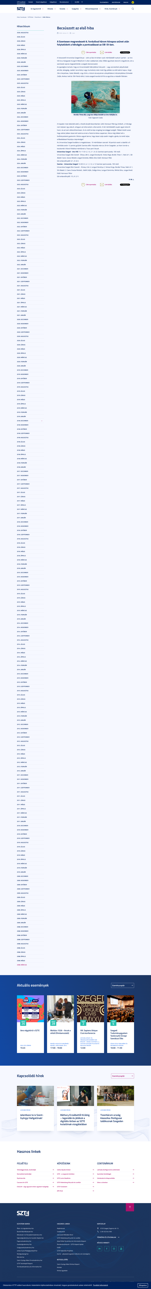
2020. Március (22, 357)
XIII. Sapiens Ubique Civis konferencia (88, 1031)
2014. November (22, 627)
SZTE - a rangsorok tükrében (65, 1174)
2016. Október (22, 530)
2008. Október (22, 935)
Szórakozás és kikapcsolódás (106, 1178)
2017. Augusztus (22, 488)
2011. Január (21, 821)
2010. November (22, 830)
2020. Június (21, 345)
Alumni (77, 2)
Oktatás (50, 9)
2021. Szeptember (23, 281)
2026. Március (22, 54)
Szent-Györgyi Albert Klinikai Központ (68, 1264)
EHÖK (59, 1247)
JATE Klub (60, 1191)
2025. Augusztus (22, 83)
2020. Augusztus (22, 336)
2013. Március (22, 712)
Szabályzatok (61, 1232)
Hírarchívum (38, 17)
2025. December (22, 66)
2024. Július (21, 138)
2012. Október (22, 733)
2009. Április (21, 910)
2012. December (22, 724)
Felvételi (30, 2)
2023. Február (22, 210)
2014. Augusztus (22, 640)
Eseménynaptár (118, 985)
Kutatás (62, 9)
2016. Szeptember (23, 534)
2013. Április (21, 707)
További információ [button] (100, 1285)
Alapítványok (61, 1228)
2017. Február (22, 513)
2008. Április (21, 956)
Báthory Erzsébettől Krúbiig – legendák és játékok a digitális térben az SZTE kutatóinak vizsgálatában (75, 1119)
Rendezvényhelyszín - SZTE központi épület (70, 1244)
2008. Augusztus (22, 944)
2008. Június (21, 952)
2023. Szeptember (23, 180)
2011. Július (21, 796)
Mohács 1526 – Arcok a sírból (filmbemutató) (60, 1031)
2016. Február (22, 564)
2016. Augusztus (22, 539)
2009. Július (21, 897)
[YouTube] (121, 1248)
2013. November (22, 678)
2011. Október (22, 783)
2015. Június (21, 598)
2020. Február (22, 362)
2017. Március (22, 509)
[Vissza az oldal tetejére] (130, 1207)
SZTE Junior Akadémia (63, 1178)
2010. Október (22, 834)
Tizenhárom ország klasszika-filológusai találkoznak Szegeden (111, 1118)
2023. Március (22, 205)
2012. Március (22, 762)
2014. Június (21, 648)
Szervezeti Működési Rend (65, 1235)
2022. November (22, 222)
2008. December (22, 927)
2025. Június (21, 92)
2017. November (22, 475)
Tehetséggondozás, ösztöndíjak (26, 1170)
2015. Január (21, 619)
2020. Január (21, 366)
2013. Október (22, 682)
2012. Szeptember (23, 737)
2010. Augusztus (22, 842)
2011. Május (21, 804)
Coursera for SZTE (22, 1182)
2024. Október (22, 125)
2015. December (22, 572)
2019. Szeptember (23, 383)
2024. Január (21, 163)
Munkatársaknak (64, 2)
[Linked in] (99, 1248)
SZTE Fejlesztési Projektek (65, 1251)
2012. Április (21, 758)
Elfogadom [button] (143, 1285)
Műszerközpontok (91, 9)
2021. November (22, 273)
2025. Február (22, 108)
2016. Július (21, 543)
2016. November (22, 526)
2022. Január (21, 265)
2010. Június (21, 851)
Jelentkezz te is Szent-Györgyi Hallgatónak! (31, 1116)
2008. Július (21, 948)
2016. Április (21, 556)
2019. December (22, 370)
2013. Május (21, 703)
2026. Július (21, 37)
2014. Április (21, 657)
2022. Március (22, 256)
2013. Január (21, 720)
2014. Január (21, 669)
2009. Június (21, 901)
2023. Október (22, 176)
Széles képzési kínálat (63, 1170)
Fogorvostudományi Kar (24, 1241)
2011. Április (21, 809)
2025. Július (21, 87)
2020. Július (21, 340)
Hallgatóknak (53, 2)
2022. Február (22, 260)
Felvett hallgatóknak (41, 2)
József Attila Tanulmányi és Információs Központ (71, 1241)
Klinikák (59, 1267)
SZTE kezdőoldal (21, 2)
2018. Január (21, 467)
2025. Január (21, 113)
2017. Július (21, 492)
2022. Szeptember (23, 231)
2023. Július (21, 189)
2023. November (22, 172)
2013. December (22, 674)
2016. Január (21, 568)
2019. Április (21, 404)
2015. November (22, 577)
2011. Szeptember (23, 788)
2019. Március (22, 408)
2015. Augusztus (22, 589)
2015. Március (22, 610)
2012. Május (21, 754)
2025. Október (22, 75)
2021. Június (21, 294)
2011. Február (22, 817)
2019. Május (21, 400)
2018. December (22, 421)
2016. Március (22, 560)
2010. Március (22, 864)
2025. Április (21, 100)
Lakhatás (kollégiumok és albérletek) (108, 1170)
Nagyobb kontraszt (133, 2)
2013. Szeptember (23, 686)
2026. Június (21, 41)
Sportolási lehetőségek (104, 1174)
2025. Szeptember (23, 79)
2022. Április (21, 252)
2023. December (22, 168)
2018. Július (21, 442)
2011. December (22, 775)
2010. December (22, 826)
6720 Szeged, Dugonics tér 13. (109, 1228)
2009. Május (21, 906)
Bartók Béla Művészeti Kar (25, 1232)
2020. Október (22, 328)
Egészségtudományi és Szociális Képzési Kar (30, 1238)
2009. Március (22, 914)
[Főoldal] (21, 8)
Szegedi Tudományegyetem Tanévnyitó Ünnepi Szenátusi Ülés (118, 1034)
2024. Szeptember (23, 130)
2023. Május (21, 197)
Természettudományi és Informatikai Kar (29, 1267)
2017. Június (21, 497)
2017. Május (21, 501)
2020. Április (21, 353)
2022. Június (21, 243)
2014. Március (22, 661)
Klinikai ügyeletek (62, 1271)
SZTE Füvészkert (62, 1187)
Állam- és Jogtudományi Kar (25, 1228)
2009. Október (22, 885)
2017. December (22, 471)
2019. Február (22, 412)
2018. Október (22, 429)
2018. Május (21, 450)
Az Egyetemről (36, 9)
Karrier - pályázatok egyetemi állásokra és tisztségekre (73, 1254)
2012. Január (21, 771)
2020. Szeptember (23, 332)
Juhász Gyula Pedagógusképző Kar (27, 1251)
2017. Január (21, 518)
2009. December (22, 876)
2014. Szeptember (23, 636)
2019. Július (21, 391)
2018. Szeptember (23, 433)
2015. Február (22, 615)
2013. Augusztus (22, 691)
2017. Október (22, 480)
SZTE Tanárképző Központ (25, 1263)
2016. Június (21, 547)
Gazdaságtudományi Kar (24, 1244)
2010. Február (22, 868)
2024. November (22, 121)
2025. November (22, 71)
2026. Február (22, 58)
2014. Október (22, 632)
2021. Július (21, 290)
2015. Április (21, 606)
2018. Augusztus (22, 437)
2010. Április (21, 859)
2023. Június (21, 193)
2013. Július (21, 695)
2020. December (22, 319)
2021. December (22, 269)
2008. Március (46, 17)
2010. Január (21, 872)
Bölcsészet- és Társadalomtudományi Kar (29, 1235)
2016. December (22, 522)
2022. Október (22, 227)
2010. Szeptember (23, 838)
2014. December (22, 623)
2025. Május (21, 96)
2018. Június (21, 446)
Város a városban (102, 1182)
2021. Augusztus (22, 286)
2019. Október (22, 378)
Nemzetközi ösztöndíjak (24, 1174)
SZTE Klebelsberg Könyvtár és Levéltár (69, 1182)
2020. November (22, 324)
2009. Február (22, 918)
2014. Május (21, 653)
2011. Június (21, 800)
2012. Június (21, 750)
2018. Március (22, 459)
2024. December (22, 117)
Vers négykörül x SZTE (30, 1030)
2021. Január (21, 315)
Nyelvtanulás (21, 1178)
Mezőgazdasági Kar (23, 1254)
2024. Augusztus (22, 134)
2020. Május (21, 349)
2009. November (22, 880)
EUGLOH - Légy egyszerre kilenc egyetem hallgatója (32, 1187)
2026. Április (21, 49)
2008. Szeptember (23, 939)
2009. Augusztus (22, 893)
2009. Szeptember (23, 889)
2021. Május (21, 298)
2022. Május (21, 248)
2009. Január (21, 923)
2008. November (22, 931)
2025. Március (22, 104)
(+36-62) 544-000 (106, 1232)
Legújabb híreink (25, 1110)
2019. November (22, 374)
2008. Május (21, 961)
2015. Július (21, 594)
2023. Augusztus (22, 184)
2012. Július (21, 745)
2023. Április (21, 201)
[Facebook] (106, 1248)
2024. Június (21, 142)
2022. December (22, 218)
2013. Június (21, 699)
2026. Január (21, 62)
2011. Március (22, 813)
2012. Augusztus (22, 741)
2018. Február (22, 463)
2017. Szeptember (23, 484)
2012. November (22, 729)
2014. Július (21, 644)
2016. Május (21, 551)
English (125, 2)
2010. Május (21, 855)
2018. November (22, 425)
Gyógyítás (75, 9)
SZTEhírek (30, 17)
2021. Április (21, 302)
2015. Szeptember (23, 585)
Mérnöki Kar (20, 1257)
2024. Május (21, 146)
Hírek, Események (111, 9)
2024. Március (22, 155)
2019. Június (21, 395)
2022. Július (21, 239)
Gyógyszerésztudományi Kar (25, 1247)
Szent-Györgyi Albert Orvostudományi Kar (29, 1260)
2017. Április (21, 505)
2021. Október (22, 277)
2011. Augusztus (22, 792)
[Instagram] (113, 1248)
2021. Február (22, 311)
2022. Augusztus (22, 235)
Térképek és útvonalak (106, 1237)
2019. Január (21, 416)
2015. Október (22, 581)
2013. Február (22, 716)
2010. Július (21, 847)
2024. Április (21, 151)
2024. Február (22, 159)
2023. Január (21, 214)
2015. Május (21, 602)
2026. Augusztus (22, 33)
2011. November (22, 779)
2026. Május (21, 45)
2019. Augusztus (22, 387)
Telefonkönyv (104, 2)
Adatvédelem (116, 2)
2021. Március (22, 307)
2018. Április (21, 454)
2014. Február (22, 665)
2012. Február (22, 766)
